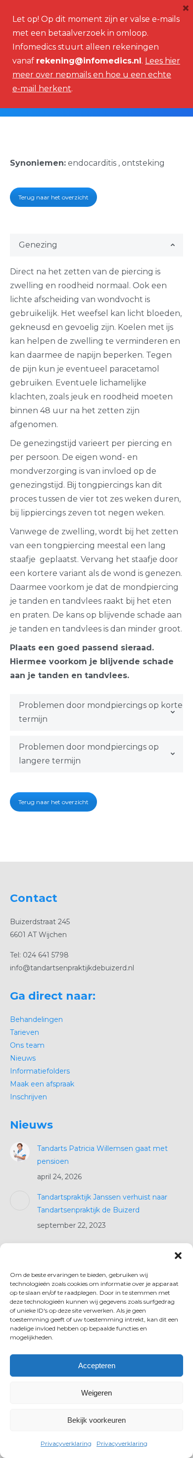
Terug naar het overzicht (53, 197)
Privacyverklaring (66, 1443)
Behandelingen (36, 1019)
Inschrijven (28, 1096)
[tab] (96, 245)
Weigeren (96, 1393)
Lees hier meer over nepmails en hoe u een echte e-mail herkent (96, 74)
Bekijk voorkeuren (96, 1420)
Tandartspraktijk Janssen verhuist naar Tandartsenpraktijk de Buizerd (102, 1203)
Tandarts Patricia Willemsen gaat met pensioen (102, 1155)
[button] (178, 1256)
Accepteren (96, 1365)
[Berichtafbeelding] (20, 1152)
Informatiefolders (40, 1071)
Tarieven (24, 1032)
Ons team (27, 1045)
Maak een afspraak (42, 1083)
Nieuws (23, 1058)
